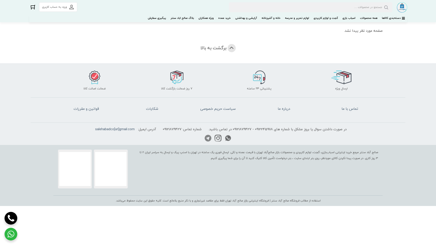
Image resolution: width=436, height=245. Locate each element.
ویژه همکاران (206, 18)
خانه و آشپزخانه (271, 18)
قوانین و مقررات (86, 108)
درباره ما (284, 108)
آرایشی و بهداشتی (246, 18)
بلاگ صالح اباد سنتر (182, 18)
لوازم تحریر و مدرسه (297, 18)
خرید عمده (224, 18)
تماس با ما (350, 108)
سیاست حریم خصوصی (218, 108)
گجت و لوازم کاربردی (326, 18)
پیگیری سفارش (157, 18)
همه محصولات (368, 18)
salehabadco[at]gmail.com (115, 129)
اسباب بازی (348, 18)
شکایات (152, 108)
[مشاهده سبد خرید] (33, 7)
